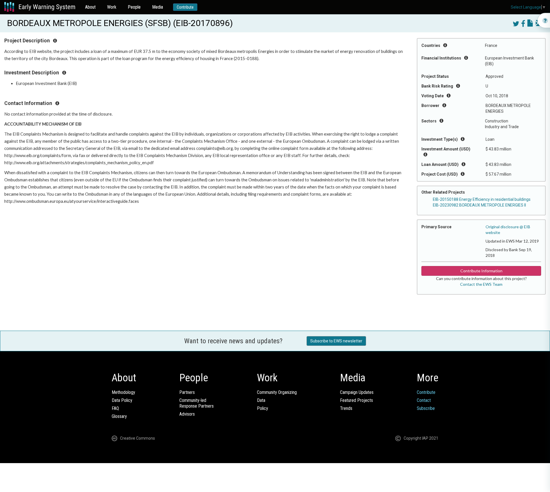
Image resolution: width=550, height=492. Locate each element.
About (90, 7)
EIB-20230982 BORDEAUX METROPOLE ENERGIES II (479, 205)
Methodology (123, 392)
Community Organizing (277, 392)
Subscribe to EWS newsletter (336, 341)
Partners (187, 392)
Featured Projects (356, 400)
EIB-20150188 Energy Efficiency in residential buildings (482, 199)
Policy (262, 408)
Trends (346, 408)
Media (157, 7)
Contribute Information (481, 270)
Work (111, 7)
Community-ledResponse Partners (196, 403)
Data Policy (122, 400)
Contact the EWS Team (481, 284)
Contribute (185, 7)
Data (261, 400)
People (134, 7)
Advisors (187, 414)
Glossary (119, 416)
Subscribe (426, 408)
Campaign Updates (357, 392)
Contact (424, 400)
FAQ (115, 408)
